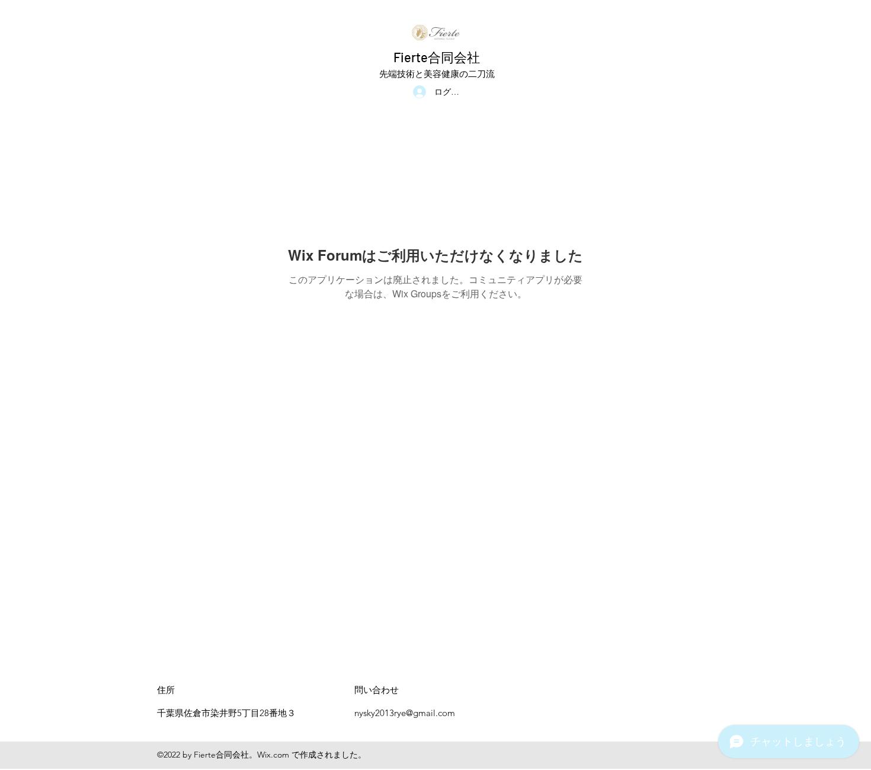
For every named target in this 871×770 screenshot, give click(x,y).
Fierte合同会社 (436, 57)
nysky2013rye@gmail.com (404, 712)
